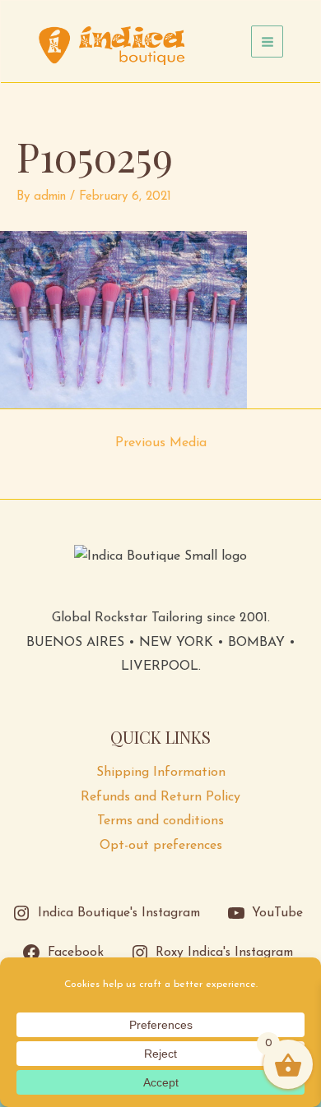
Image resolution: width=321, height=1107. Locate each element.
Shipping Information (161, 772)
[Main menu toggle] (267, 41)
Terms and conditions (160, 821)
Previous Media (161, 443)
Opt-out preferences (161, 845)
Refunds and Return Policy (160, 797)
